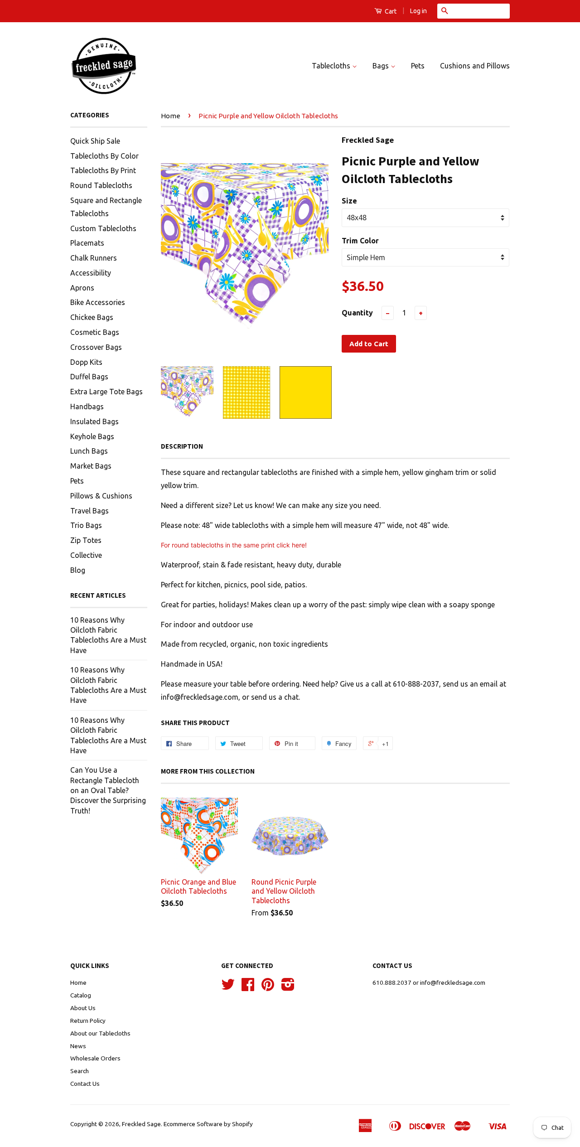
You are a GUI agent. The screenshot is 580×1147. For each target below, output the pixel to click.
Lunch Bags (89, 451)
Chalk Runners (93, 258)
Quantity (357, 313)
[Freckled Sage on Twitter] (228, 987)
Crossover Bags (96, 347)
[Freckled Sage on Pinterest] (268, 987)
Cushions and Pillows (475, 66)
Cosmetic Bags (94, 332)
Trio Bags (86, 525)
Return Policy (88, 1020)
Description (182, 446)
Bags (381, 66)
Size (349, 201)
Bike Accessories (97, 302)
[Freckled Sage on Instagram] (288, 987)
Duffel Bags (89, 377)
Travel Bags (89, 511)
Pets (418, 66)
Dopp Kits (86, 362)
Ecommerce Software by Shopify (208, 1124)
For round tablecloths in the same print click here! (234, 545)
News (78, 1046)
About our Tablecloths (100, 1033)
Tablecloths (332, 66)
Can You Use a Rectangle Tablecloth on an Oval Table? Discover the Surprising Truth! (108, 790)
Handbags (87, 406)
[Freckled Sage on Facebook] (248, 987)
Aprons (82, 288)
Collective (86, 555)
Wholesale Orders (95, 1058)
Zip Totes (86, 540)
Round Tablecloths (101, 185)
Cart (389, 11)
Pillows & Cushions (101, 496)
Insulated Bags (94, 421)
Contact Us (85, 1083)
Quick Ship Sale (95, 141)
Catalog (80, 995)
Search (79, 1070)
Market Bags (90, 466)
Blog (77, 570)
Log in (418, 11)
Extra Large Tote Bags (106, 391)
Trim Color (360, 241)
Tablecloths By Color (104, 156)
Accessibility (90, 273)
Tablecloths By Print (103, 170)
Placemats (87, 243)
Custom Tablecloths (103, 228)
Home (170, 116)
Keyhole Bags (92, 436)
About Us (83, 1007)
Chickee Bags (91, 317)
